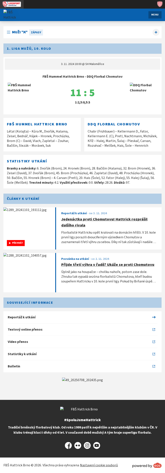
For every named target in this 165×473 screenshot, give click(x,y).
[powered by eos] (147, 465)
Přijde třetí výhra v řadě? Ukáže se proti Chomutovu (107, 264)
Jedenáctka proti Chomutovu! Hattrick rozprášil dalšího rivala (104, 222)
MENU (155, 15)
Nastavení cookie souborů (99, 465)
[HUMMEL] (82, 380)
